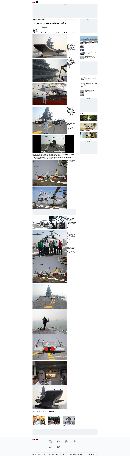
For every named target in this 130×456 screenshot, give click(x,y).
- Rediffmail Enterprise (52, 442)
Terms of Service (51, 454)
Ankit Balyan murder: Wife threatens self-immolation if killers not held (88, 81)
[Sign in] (97, 2)
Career (75, 442)
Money (75, 441)
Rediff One (50, 441)
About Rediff (34, 454)
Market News (67, 442)
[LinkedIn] (97, 454)
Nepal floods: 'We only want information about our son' (89, 86)
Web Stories (82, 113)
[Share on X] (89, 454)
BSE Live (66, 440)
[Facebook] (91, 454)
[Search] (94, 2)
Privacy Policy (45, 454)
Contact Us (64, 454)
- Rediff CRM (50, 446)
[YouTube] (95, 454)
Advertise (39, 454)
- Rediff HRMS (50, 445)
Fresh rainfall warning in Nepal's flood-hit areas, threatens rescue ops (89, 84)
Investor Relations (58, 454)
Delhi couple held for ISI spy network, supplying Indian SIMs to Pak (88, 79)
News (58, 440)
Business (58, 441)
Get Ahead (58, 446)
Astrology (58, 448)
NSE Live (66, 441)
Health (75, 440)
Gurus (58, 447)
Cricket (58, 445)
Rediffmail (50, 440)
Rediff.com (72, 454)
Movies (58, 442)
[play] (89, 118)
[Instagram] (93, 454)
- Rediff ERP (50, 447)
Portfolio (66, 445)
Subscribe (51, 411)
